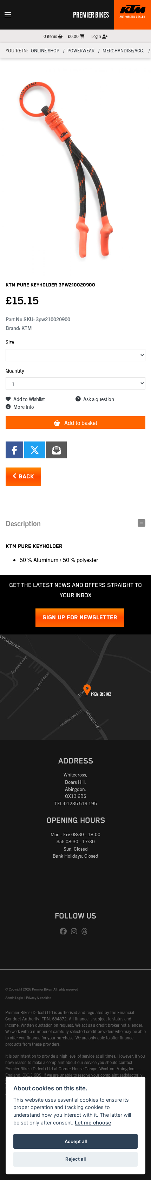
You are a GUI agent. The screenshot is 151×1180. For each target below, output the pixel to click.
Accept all (76, 1141)
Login (96, 36)
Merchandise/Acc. (123, 50)
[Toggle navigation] (7, 15)
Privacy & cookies (38, 997)
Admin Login (14, 997)
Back (25, 476)
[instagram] (76, 931)
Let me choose (93, 1123)
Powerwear (80, 50)
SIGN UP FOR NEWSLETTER (79, 617)
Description (23, 523)
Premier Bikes (91, 14)
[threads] (86, 931)
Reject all (75, 1159)
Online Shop (45, 50)
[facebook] (65, 931)
